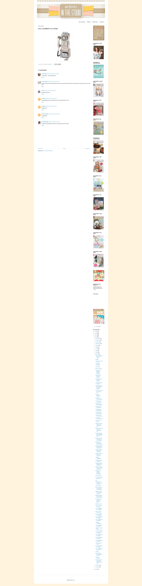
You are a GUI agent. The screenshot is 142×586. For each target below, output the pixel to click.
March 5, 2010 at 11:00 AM (53, 73)
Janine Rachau (44, 73)
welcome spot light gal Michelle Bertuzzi (98, 372)
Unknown (43, 98)
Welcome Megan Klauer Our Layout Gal (98, 450)
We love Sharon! (98, 368)
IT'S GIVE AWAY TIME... (98, 544)
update (96, 551)
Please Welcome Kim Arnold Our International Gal (99, 435)
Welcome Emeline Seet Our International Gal (99, 430)
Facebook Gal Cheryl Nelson (98, 415)
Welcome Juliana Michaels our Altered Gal (98, 464)
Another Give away (98, 421)
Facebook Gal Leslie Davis (98, 407)
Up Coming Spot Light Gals (98, 461)
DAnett (42, 90)
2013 (96, 331)
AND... (96, 480)
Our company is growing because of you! (98, 501)
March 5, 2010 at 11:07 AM (54, 121)
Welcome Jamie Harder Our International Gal (98, 425)
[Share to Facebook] (59, 64)
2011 (96, 335)
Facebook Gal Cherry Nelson (98, 399)
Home (64, 148)
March (97, 354)
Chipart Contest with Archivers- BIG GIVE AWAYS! (98, 387)
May (96, 350)
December (98, 338)
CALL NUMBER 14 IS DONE (98, 509)
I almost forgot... (98, 485)
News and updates (97, 558)
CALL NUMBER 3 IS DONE (99, 541)
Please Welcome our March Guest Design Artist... (98, 561)
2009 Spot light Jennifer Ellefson (98, 380)
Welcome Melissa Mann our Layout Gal (99, 454)
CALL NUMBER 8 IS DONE (99, 520)
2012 (96, 333)
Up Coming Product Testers (99, 418)
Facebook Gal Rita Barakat (98, 410)
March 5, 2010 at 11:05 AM (54, 114)
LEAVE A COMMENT (98, 458)
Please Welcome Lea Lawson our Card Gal (98, 488)
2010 (96, 336)
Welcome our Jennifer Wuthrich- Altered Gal (98, 472)
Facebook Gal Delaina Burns (98, 413)
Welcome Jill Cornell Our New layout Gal (99, 443)
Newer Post (40, 148)
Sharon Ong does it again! (99, 383)
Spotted (97, 359)
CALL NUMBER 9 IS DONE (99, 517)
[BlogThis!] (56, 64)
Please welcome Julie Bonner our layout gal (98, 439)
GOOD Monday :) (98, 504)
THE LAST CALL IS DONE (98, 506)
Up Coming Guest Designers (99, 478)
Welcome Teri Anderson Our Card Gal (98, 483)
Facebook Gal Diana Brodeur (98, 404)
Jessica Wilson (44, 81)
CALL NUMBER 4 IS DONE (99, 538)
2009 (96, 569)
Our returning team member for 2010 (98, 554)
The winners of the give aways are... (99, 391)
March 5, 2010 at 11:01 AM (53, 81)
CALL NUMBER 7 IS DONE (99, 526)
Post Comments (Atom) (48, 150)
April (97, 352)
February (97, 565)
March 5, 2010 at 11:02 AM (51, 98)
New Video (97, 366)
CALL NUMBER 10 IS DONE (98, 515)
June (97, 348)
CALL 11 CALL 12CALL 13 (98, 512)
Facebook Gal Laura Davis (98, 401)
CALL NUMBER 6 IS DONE (99, 532)
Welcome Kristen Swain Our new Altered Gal (99, 468)
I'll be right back (98, 475)
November (98, 340)
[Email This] (54, 64)
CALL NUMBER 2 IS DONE (99, 546)
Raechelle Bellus (45, 114)
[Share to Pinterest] (60, 64)
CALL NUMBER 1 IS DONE (99, 549)
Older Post (87, 148)
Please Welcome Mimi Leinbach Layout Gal (98, 447)
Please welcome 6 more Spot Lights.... (99, 356)
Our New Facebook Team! (98, 395)
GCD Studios (95, 326)
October (97, 341)
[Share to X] (57, 64)
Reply (42, 77)
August (97, 345)
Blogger (73, 580)
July (96, 347)
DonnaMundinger (45, 121)
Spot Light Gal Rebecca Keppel (98, 376)
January (97, 567)
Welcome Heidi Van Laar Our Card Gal (98, 492)
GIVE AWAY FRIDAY (97, 364)
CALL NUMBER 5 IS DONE (99, 535)
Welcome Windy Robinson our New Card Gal (98, 496)
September (98, 343)
